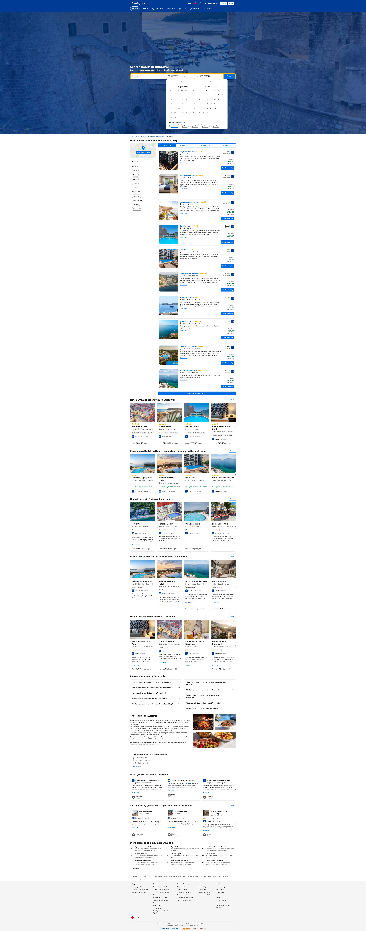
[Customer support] (200, 3)
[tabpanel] (197, 106)
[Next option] (235, 424)
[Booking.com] (138, 3)
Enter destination (140, 75)
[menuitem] (135, 8)
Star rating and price (206, 145)
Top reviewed (227, 145)
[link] (143, 170)
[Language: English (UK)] (195, 3)
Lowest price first (185, 145)
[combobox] (148, 77)
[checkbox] (194, 94)
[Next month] (223, 86)
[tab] (182, 81)
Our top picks (167, 145)
